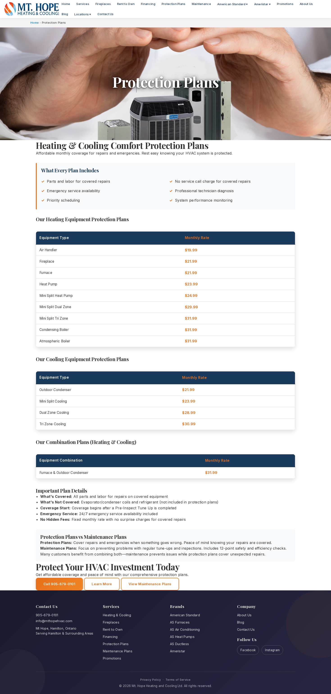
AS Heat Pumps (182, 637)
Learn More (102, 584)
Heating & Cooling (117, 615)
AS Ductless (179, 644)
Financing (110, 637)
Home (34, 22)
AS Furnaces (180, 622)
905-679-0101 (47, 615)
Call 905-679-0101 (59, 584)
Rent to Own (112, 629)
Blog (65, 14)
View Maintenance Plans (150, 584)
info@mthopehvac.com (54, 621)
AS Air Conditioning (185, 629)
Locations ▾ (82, 14)
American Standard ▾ (232, 4)
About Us (244, 615)
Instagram (272, 650)
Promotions (112, 658)
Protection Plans (116, 644)
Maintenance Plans (117, 651)
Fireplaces (111, 622)
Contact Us (105, 14)
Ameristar (177, 651)
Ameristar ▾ (262, 4)
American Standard (185, 615)
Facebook (248, 650)
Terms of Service (178, 679)
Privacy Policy (150, 679)
